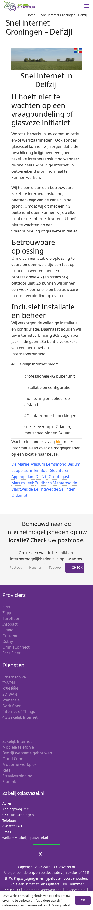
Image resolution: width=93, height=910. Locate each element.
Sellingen (67, 489)
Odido (8, 630)
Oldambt (19, 495)
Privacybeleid (75, 890)
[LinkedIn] (29, 854)
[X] (40, 854)
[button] (86, 6)
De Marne (20, 464)
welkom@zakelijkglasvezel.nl (25, 837)
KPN (6, 607)
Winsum (37, 464)
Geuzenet (11, 635)
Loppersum (21, 470)
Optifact (52, 884)
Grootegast (59, 476)
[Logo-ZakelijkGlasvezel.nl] (19, 6)
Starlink (9, 781)
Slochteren (60, 470)
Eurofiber (11, 618)
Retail (7, 770)
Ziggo (7, 612)
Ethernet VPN (14, 677)
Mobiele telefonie (18, 747)
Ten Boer (41, 470)
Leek (30, 482)
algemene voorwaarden (43, 890)
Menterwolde (65, 482)
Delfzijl (42, 476)
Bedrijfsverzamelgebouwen (27, 753)
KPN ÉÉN (10, 688)
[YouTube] (52, 854)
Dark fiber (11, 705)
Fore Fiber (11, 653)
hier (59, 441)
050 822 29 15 (13, 826)
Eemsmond (56, 464)
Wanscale (11, 700)
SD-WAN (9, 694)
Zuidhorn (43, 482)
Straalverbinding (17, 775)
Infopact (10, 624)
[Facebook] (64, 854)
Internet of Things (18, 711)
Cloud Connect (15, 758)
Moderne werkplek (19, 764)
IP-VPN (8, 682)
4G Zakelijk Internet (20, 717)
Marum (18, 482)
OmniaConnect (16, 647)
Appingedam (23, 476)
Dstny (7, 641)
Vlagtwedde (22, 489)
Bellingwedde (46, 489)
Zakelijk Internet (17, 741)
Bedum (73, 464)
